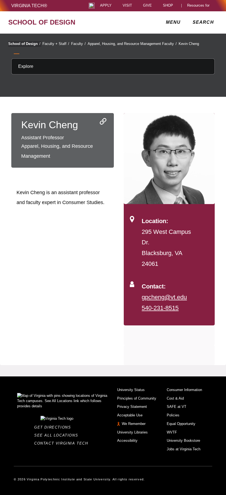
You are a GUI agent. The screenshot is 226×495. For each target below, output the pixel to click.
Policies (173, 415)
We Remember (134, 424)
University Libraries (132, 432)
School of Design (24, 44)
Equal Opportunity (181, 424)
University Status (131, 390)
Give (147, 5)
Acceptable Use (129, 415)
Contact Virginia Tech (62, 443)
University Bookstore (183, 440)
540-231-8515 (160, 307)
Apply (106, 5)
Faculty (78, 44)
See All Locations (57, 435)
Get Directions (54, 427)
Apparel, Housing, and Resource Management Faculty (132, 44)
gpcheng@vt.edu (164, 297)
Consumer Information (184, 390)
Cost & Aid (175, 398)
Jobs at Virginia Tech (183, 449)
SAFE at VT (176, 407)
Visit (127, 5)
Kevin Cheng (189, 44)
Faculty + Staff (55, 44)
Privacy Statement (132, 407)
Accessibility (127, 440)
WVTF (172, 432)
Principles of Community (136, 398)
